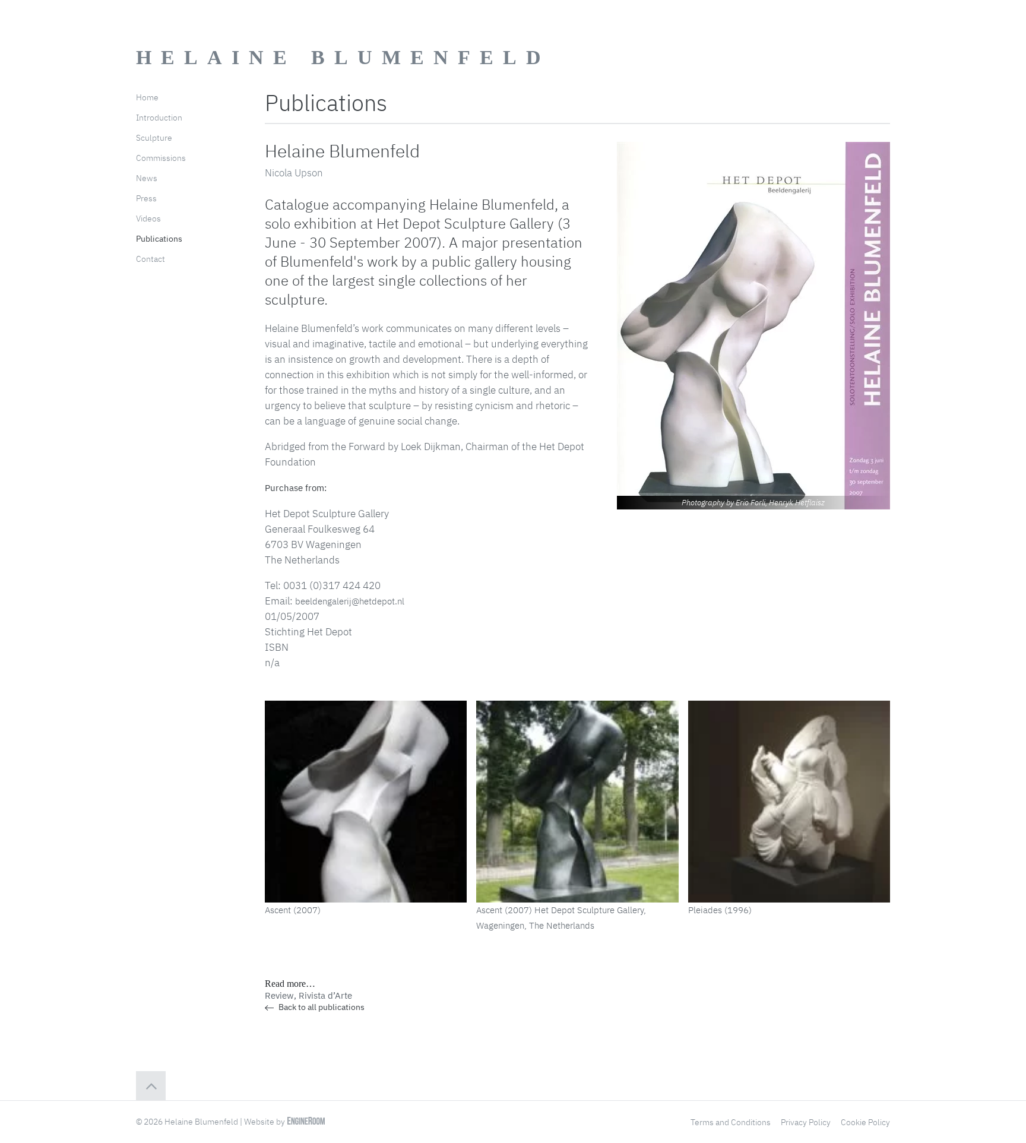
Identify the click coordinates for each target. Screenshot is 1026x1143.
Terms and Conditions (731, 1122)
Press (146, 198)
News (146, 178)
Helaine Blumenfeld (343, 57)
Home (147, 97)
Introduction (159, 117)
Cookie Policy (865, 1122)
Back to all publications (321, 1007)
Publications (159, 238)
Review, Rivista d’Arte (308, 995)
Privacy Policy (806, 1122)
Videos (148, 218)
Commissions (161, 158)
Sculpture (154, 137)
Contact (150, 259)
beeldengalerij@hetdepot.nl (349, 601)
